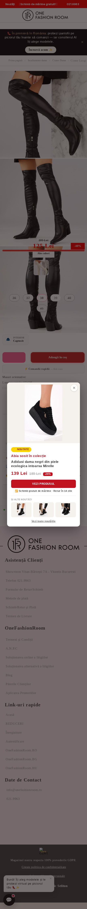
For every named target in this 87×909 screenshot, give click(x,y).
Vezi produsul (43, 483)
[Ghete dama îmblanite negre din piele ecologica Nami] (43, 509)
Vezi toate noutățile (43, 521)
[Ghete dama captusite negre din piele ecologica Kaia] (21, 509)
